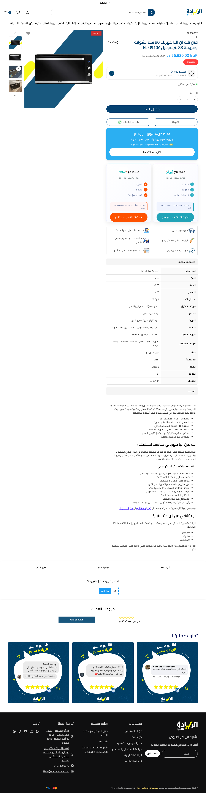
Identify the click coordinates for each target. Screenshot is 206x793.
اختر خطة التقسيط (152, 152)
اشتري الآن (175, 122)
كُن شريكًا (137, 737)
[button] (112, 42)
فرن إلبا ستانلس (143, 508)
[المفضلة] (18, 12)
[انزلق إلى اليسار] (15, 33)
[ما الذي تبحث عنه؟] (151, 12)
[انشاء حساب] (27, 12)
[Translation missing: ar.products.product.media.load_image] (15, 42)
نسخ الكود (105, 591)
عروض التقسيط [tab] (103, 567)
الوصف (191, 391)
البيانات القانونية (133, 755)
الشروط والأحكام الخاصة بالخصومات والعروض (95, 749)
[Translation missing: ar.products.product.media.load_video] (15, 71)
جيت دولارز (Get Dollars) (147, 788)
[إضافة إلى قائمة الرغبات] (28, 33)
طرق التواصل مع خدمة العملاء (95, 733)
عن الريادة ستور (133, 731)
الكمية (194, 93)
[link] (167, 672)
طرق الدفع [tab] (41, 567)
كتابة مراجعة (76, 619)
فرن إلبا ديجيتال (126, 508)
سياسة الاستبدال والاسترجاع (127, 749)
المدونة (103, 741)
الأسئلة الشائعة (133, 761)
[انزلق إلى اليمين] (15, 95)
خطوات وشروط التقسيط (129, 743)
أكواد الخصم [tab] (165, 567)
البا (196, 37)
